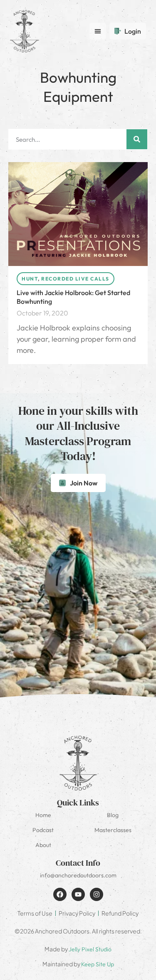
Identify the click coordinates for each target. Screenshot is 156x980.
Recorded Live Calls (75, 279)
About (43, 845)
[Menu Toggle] (97, 31)
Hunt (30, 279)
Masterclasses (112, 830)
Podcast (43, 830)
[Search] (136, 139)
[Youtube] (78, 894)
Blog (113, 815)
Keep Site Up (97, 964)
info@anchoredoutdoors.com (78, 875)
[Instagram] (96, 894)
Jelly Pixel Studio (90, 949)
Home (43, 815)
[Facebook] (60, 894)
